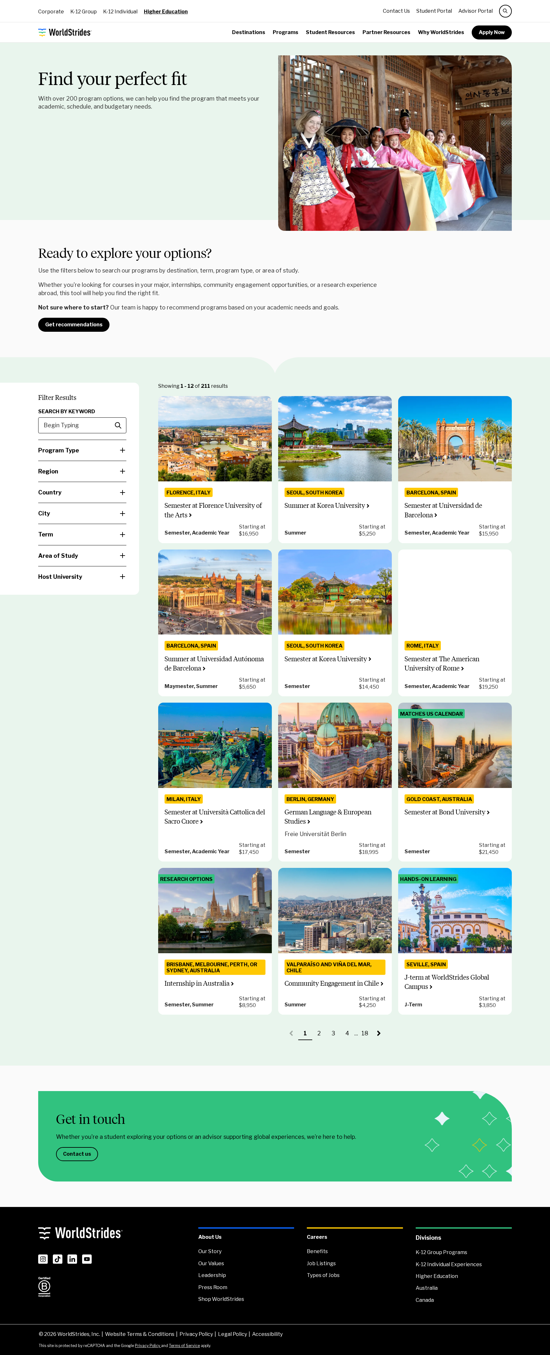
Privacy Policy (196, 1334)
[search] (505, 11)
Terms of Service (184, 1345)
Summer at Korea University (325, 505)
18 (367, 1035)
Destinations (248, 32)
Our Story (210, 1251)
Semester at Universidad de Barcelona (443, 510)
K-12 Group (83, 12)
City (44, 513)
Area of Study (58, 555)
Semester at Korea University (326, 659)
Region (48, 471)
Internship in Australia (197, 983)
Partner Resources (386, 32)
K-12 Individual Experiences (449, 1264)
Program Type (58, 450)
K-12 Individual (120, 12)
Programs (285, 32)
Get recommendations (73, 325)
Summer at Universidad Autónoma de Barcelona (214, 663)
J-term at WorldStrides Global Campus (447, 981)
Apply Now (492, 32)
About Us (210, 1237)
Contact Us (396, 11)
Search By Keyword (66, 411)
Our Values (211, 1263)
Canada (425, 1300)
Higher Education (166, 12)
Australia (427, 1288)
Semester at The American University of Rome (442, 663)
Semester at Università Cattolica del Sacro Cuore (215, 816)
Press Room (212, 1287)
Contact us (77, 1154)
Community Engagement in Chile (332, 983)
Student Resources (330, 32)
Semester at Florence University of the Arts (213, 510)
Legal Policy (232, 1334)
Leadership (212, 1275)
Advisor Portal (475, 11)
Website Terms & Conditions (139, 1334)
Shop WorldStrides (221, 1299)
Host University (60, 576)
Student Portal (434, 11)
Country (49, 492)
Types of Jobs (323, 1275)
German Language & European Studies (328, 816)
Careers (317, 1237)
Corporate (51, 12)
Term (45, 534)
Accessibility (267, 1334)
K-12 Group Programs (441, 1252)
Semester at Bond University (445, 812)
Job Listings (321, 1263)
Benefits (317, 1251)
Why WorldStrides (441, 32)
